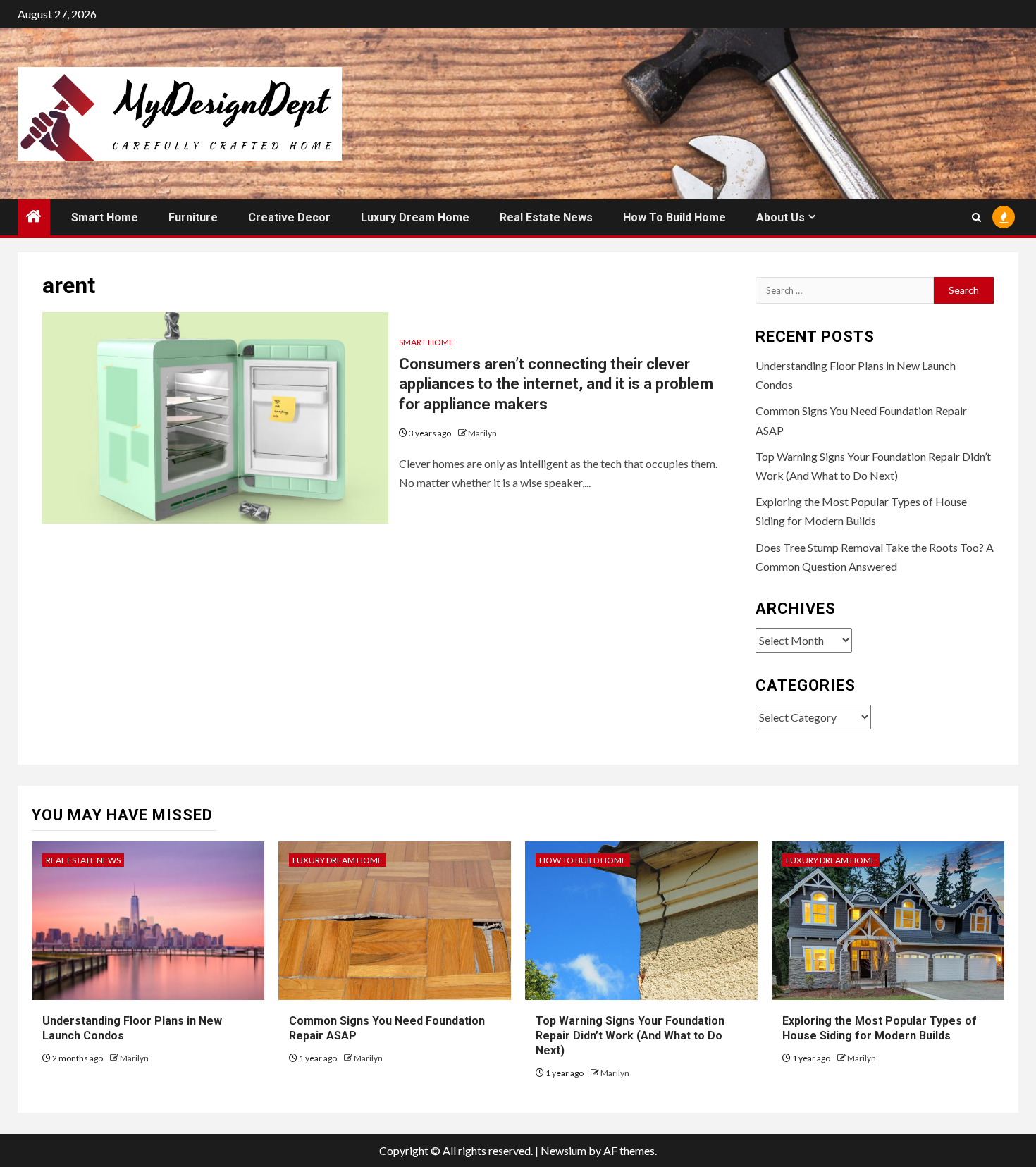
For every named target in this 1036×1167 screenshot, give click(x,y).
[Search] (976, 217)
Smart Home (104, 217)
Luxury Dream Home (415, 217)
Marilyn (482, 433)
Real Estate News (546, 217)
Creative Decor (289, 217)
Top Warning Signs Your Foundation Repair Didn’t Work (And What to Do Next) (630, 1035)
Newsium (563, 1150)
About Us (780, 217)
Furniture (193, 217)
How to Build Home (674, 217)
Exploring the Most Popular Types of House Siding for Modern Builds (879, 1028)
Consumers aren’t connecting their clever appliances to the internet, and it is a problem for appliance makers (556, 384)
